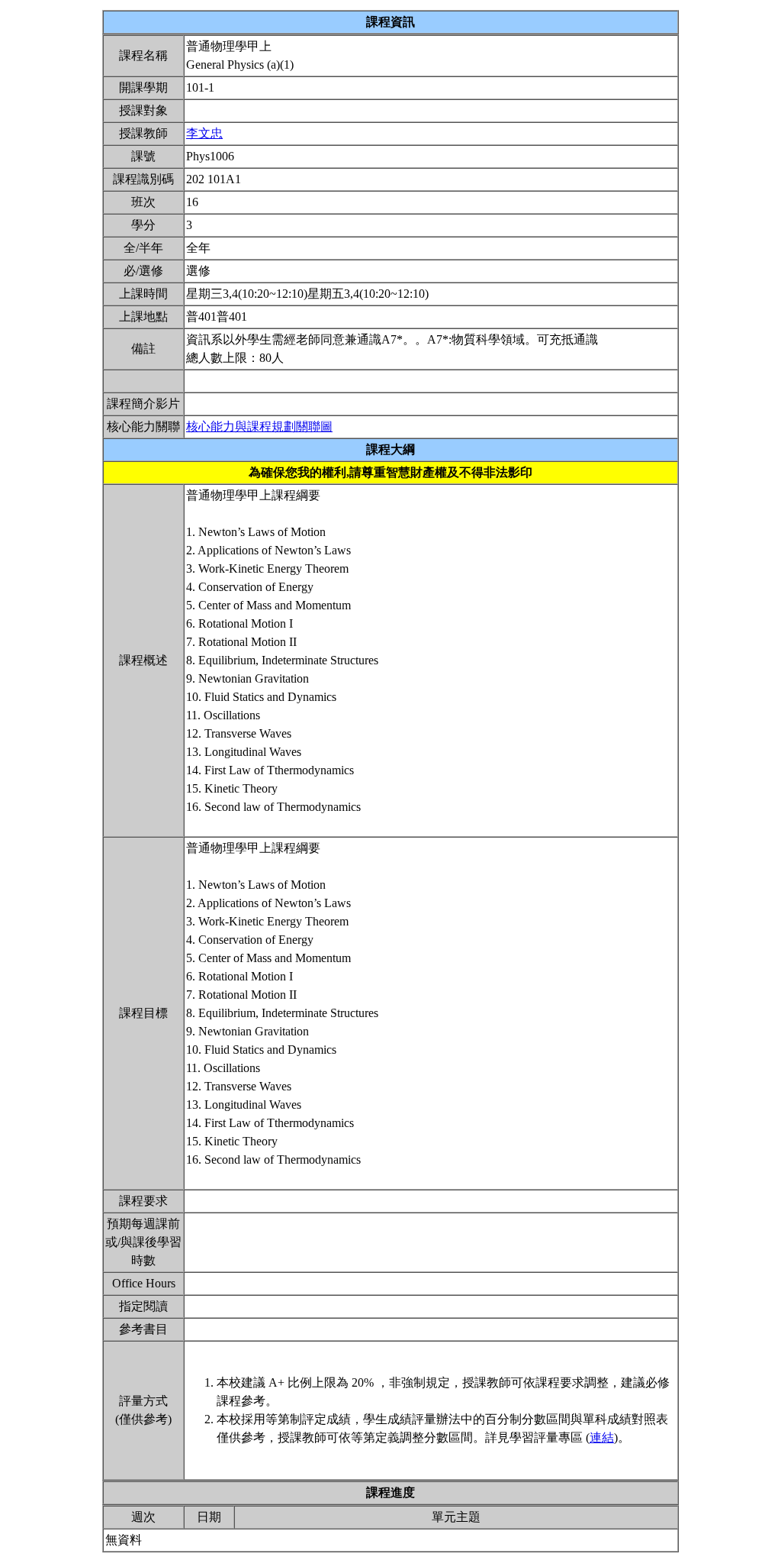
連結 (602, 1437)
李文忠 (204, 133)
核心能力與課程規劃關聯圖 (259, 426)
